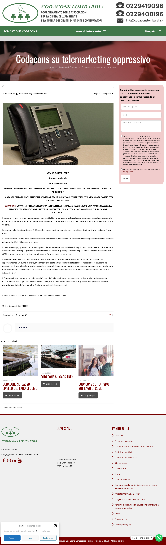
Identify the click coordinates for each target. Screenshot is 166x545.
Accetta (12, 538)
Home (51, 67)
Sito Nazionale (121, 463)
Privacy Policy (128, 172)
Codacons (22, 93)
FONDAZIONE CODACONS (20, 31)
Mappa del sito (117, 541)
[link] (53, 13)
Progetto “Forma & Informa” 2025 (130, 499)
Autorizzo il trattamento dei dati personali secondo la (141, 170)
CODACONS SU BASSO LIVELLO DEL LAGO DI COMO (20, 386)
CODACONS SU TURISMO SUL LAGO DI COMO (94, 386)
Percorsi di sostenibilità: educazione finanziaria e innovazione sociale (137, 506)
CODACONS (10, 206)
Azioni (117, 474)
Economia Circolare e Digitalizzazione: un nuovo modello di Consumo (136, 487)
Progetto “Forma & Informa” (127, 493)
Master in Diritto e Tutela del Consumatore (134, 446)
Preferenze (48, 538)
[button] (55, 526)
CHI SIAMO (119, 435)
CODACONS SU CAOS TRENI (57, 376)
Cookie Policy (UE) (123, 524)
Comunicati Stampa (68, 67)
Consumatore (121, 468)
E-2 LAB (105, 541)
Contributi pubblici (123, 452)
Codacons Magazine (124, 441)
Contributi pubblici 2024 (125, 457)
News (117, 513)
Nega (30, 538)
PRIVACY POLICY (121, 519)
